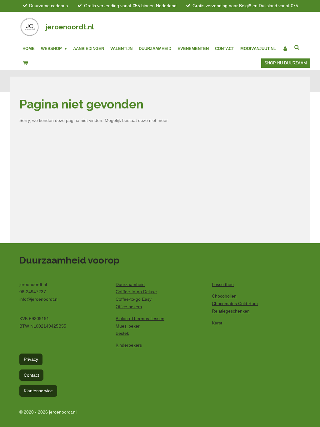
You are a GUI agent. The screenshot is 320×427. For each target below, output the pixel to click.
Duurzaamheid (130, 284)
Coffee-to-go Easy (134, 299)
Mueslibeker (128, 326)
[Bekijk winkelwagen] (25, 63)
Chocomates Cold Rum (235, 303)
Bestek (122, 333)
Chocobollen (224, 296)
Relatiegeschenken (231, 311)
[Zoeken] (297, 48)
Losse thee (223, 284)
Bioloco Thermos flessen (140, 318)
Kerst (217, 322)
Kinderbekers (129, 345)
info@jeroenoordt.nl (38, 299)
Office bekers (129, 306)
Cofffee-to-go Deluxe (136, 291)
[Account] (285, 49)
